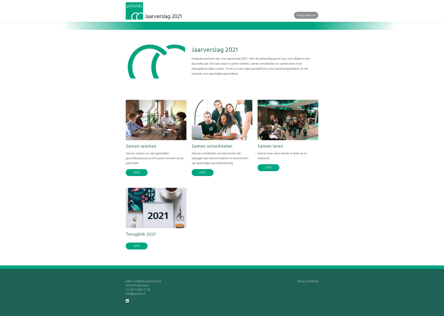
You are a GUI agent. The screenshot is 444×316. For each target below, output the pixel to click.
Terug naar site (306, 15)
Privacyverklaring (307, 281)
